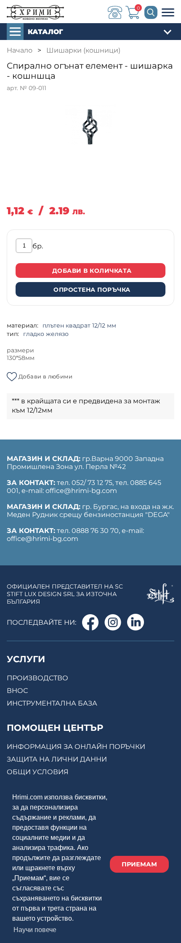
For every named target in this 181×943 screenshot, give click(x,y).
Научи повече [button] (34, 929)
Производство (37, 678)
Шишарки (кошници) (83, 50)
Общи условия (38, 772)
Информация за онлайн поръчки (76, 747)
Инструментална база (52, 703)
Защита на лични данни (57, 759)
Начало (19, 50)
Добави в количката (92, 270)
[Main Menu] (168, 13)
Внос (17, 691)
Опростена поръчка (91, 289)
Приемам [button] (139, 864)
